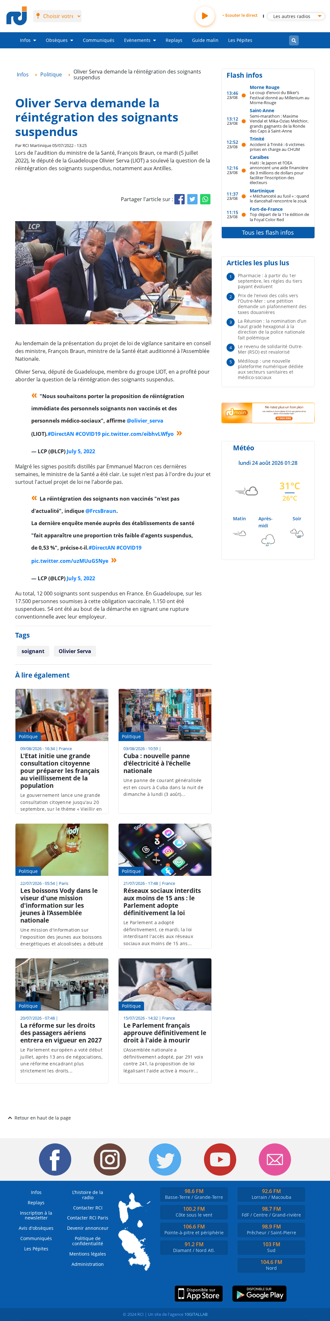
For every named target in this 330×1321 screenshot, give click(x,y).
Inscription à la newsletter (36, 1215)
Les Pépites (240, 40)
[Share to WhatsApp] (205, 199)
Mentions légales (87, 1254)
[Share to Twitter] (192, 199)
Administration (88, 1264)
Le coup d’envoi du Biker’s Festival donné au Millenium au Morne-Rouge (279, 97)
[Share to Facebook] (179, 199)
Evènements (137, 40)
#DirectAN (61, 433)
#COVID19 (88, 433)
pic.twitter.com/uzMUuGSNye (69, 560)
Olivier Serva (75, 651)
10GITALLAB (196, 1314)
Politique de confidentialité (87, 1241)
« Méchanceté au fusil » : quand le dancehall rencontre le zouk (279, 198)
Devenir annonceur (88, 1228)
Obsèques (57, 40)
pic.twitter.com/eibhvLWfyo (138, 433)
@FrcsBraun (100, 510)
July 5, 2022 (81, 451)
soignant (33, 651)
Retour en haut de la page (43, 1118)
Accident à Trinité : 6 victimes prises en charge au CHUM (277, 147)
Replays (174, 40)
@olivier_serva (145, 420)
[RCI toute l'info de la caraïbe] (16, 16)
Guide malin (205, 40)
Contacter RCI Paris (87, 1218)
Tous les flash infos (268, 232)
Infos (25, 40)
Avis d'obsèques (36, 1228)
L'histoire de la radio (87, 1194)
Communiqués (98, 40)
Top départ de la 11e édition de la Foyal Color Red (279, 216)
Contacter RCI (87, 1208)
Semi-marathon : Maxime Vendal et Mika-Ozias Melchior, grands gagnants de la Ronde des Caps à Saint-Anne (279, 123)
